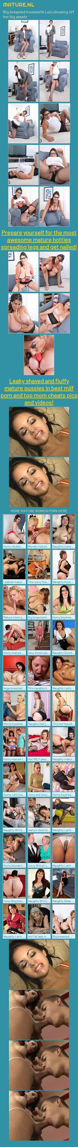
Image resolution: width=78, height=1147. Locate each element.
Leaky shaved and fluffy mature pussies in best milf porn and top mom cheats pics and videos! (39, 391)
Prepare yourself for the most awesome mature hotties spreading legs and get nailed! (39, 239)
